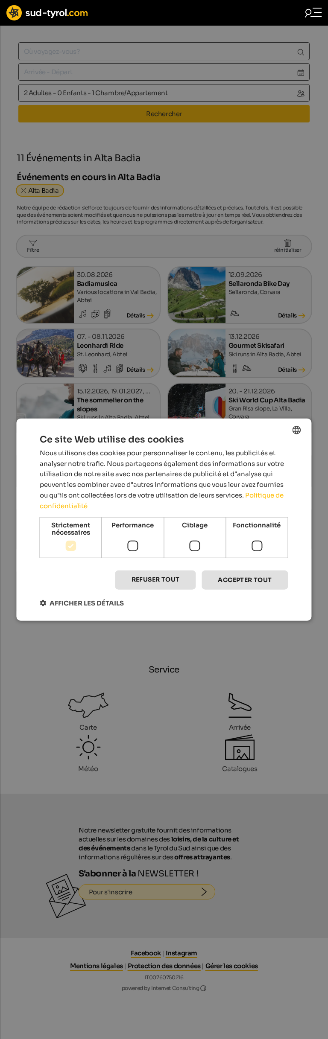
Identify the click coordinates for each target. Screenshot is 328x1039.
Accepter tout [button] (245, 580)
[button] (82, 603)
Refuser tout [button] (156, 579)
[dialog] (163, 519)
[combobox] (297, 429)
